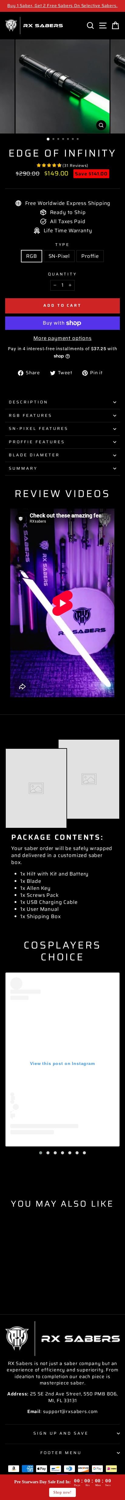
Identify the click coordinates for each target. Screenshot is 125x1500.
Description (28, 402)
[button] (40, 1153)
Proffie (90, 256)
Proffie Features (37, 442)
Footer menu (61, 1453)
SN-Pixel (59, 256)
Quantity (62, 274)
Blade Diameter (34, 455)
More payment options (62, 338)
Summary (23, 468)
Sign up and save (61, 1433)
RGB (31, 256)
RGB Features (30, 415)
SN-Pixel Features (38, 428)
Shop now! (62, 1492)
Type (62, 245)
